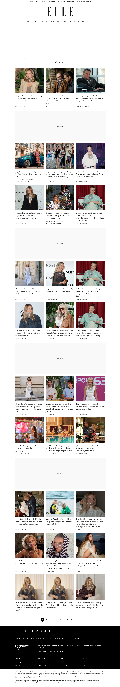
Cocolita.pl (18, 665)
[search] (92, 21)
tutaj (29, 684)
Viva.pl (85, 658)
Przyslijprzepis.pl (65, 665)
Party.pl (17, 658)
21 (60, 620)
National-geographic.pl (44, 665)
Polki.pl (62, 658)
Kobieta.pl (63, 662)
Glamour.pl (18, 662)
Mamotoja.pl (41, 658)
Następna (73, 620)
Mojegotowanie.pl (42, 662)
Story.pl (85, 665)
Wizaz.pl (85, 662)
